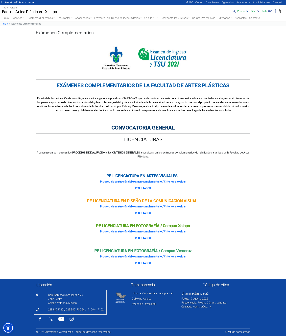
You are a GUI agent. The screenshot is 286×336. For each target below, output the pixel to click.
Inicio (6, 18)
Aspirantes (241, 18)
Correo (199, 2)
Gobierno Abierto (141, 298)
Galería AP (150, 18)
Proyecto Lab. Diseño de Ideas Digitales (117, 18)
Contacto (254, 18)
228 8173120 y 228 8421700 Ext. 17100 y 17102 (76, 309)
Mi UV (189, 2)
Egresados (228, 2)
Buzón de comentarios (237, 332)
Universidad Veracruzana (17, 2)
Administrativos (261, 2)
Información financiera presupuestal (152, 293)
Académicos (243, 2)
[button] (233, 11)
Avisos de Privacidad (143, 303)
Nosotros (16, 18)
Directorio (278, 2)
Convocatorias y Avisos (174, 18)
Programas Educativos (40, 18)
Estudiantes (212, 2)
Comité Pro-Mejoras (203, 18)
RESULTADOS (143, 188)
